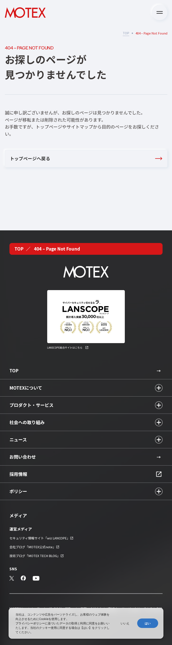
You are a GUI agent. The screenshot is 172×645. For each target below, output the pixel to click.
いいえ (125, 623)
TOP (126, 33)
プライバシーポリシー (30, 623)
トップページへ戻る (30, 158)
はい (148, 623)
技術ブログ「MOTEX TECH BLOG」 (34, 555)
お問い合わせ (22, 457)
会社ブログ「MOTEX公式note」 (32, 547)
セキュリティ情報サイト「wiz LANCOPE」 (39, 538)
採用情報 (18, 474)
